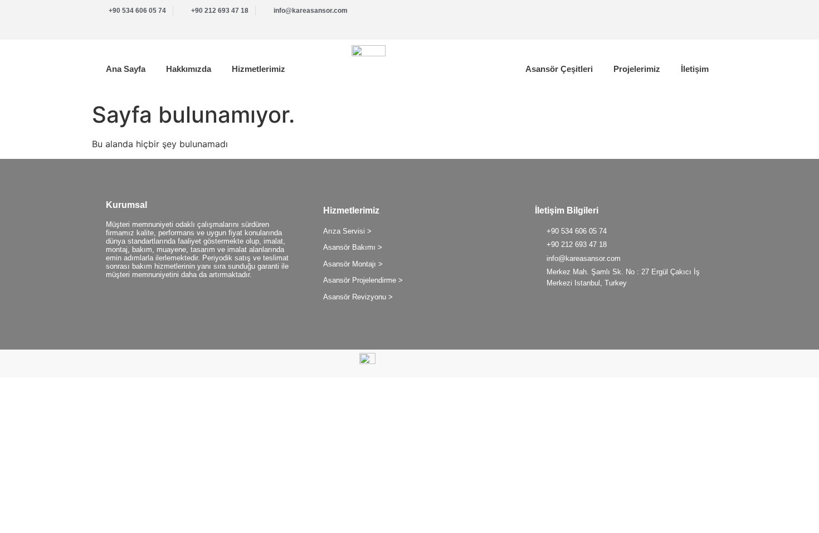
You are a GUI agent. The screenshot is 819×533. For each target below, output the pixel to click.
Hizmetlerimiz (258, 69)
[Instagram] (708, 17)
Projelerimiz (636, 69)
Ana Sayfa (125, 69)
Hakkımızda (188, 69)
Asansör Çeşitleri (559, 69)
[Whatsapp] (674, 17)
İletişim (695, 69)
